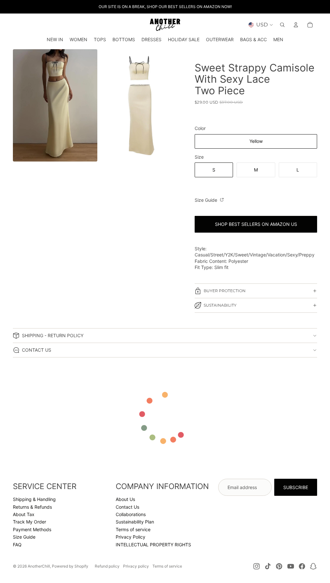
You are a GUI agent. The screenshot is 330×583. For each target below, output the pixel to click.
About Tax (23, 514)
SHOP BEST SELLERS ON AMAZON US (256, 224)
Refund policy (107, 566)
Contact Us (127, 507)
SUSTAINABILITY (220, 305)
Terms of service (133, 529)
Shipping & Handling (34, 499)
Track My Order (29, 521)
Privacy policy (136, 566)
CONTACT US (36, 350)
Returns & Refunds (32, 507)
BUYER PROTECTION (225, 290)
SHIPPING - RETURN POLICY (52, 335)
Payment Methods (32, 529)
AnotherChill (39, 566)
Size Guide (206, 200)
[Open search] (282, 25)
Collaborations (131, 514)
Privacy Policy (130, 537)
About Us (125, 499)
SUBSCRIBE (295, 487)
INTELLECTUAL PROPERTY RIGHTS (153, 544)
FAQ (17, 544)
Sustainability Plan (135, 521)
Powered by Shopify (70, 566)
